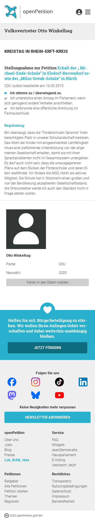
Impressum (60, 496)
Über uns (11, 440)
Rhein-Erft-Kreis (49, 51)
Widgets (58, 445)
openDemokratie (64, 450)
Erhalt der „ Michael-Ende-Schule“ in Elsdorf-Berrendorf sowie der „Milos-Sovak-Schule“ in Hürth (47, 73)
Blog (7, 450)
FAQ (55, 440)
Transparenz (61, 481)
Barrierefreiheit (63, 501)
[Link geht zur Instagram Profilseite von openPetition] (35, 382)
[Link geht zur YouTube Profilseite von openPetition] (59, 395)
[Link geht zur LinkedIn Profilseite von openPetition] (83, 382)
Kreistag (14, 51)
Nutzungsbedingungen (69, 486)
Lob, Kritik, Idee (16, 460)
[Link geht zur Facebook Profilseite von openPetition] (12, 382)
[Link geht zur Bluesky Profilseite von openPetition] (35, 395)
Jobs (8, 445)
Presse (9, 455)
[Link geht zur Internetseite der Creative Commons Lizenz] (7, 515)
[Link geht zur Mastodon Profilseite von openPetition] (12, 395)
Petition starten (16, 491)
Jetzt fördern (47, 348)
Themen (10, 496)
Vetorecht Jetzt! (64, 465)
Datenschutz (61, 491)
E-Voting (58, 460)
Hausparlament (64, 455)
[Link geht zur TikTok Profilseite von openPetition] (59, 382)
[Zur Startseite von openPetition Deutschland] (29, 11)
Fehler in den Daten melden (48, 282)
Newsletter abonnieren (47, 417)
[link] (88, 12)
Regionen (11, 501)
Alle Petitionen (15, 486)
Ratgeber (11, 481)
